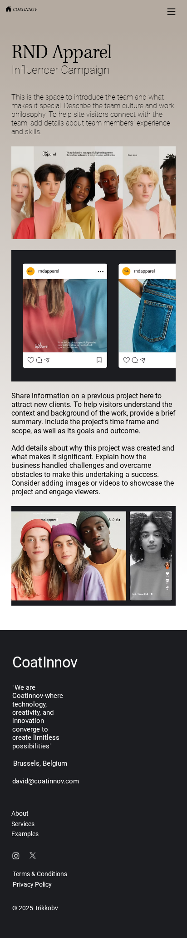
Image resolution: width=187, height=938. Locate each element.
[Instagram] (15, 855)
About (20, 813)
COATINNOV (25, 9)
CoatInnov (44, 662)
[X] (32, 855)
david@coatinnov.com (45, 781)
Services (22, 824)
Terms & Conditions (40, 874)
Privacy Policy (32, 884)
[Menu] (171, 11)
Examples (25, 834)
